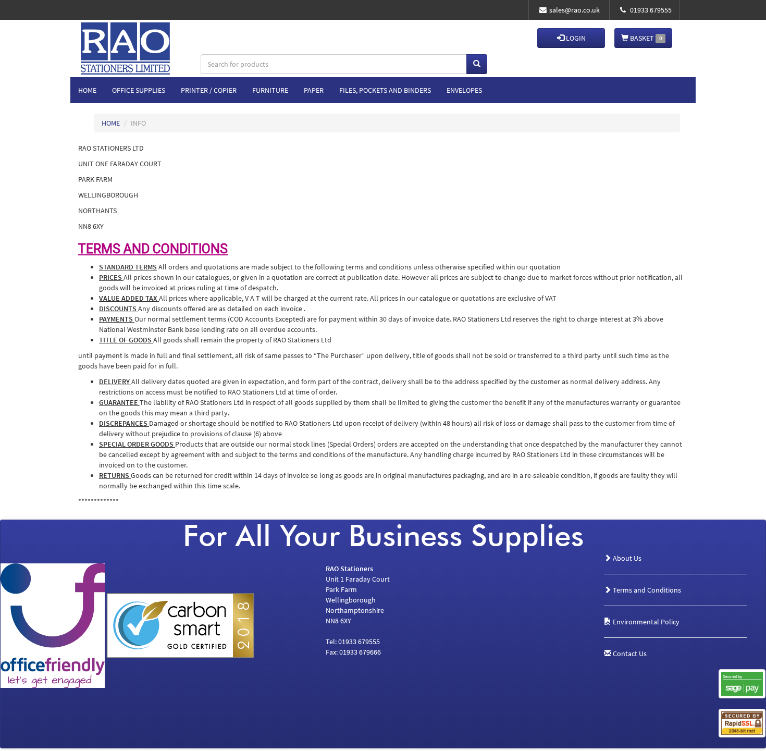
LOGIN (575, 38)
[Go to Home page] (142, 38)
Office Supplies (138, 90)
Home (87, 90)
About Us (626, 558)
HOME (111, 123)
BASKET (645, 38)
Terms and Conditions (646, 590)
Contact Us (629, 653)
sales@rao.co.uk (574, 10)
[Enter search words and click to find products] (476, 64)
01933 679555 (650, 10)
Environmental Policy (645, 621)
